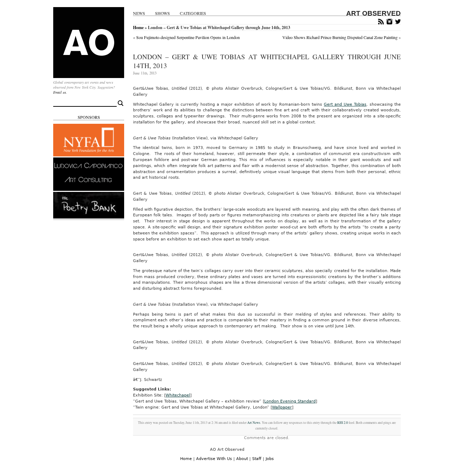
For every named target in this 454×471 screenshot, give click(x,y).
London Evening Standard (290, 401)
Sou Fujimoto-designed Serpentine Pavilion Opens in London (188, 37)
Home (138, 27)
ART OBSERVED (373, 13)
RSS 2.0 (342, 422)
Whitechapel (178, 395)
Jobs (270, 458)
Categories (193, 13)
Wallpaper (282, 407)
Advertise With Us (214, 458)
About (242, 458)
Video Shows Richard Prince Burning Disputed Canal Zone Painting (340, 37)
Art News (253, 422)
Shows (162, 13)
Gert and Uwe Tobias (345, 104)
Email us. (60, 92)
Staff (256, 458)
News (139, 13)
